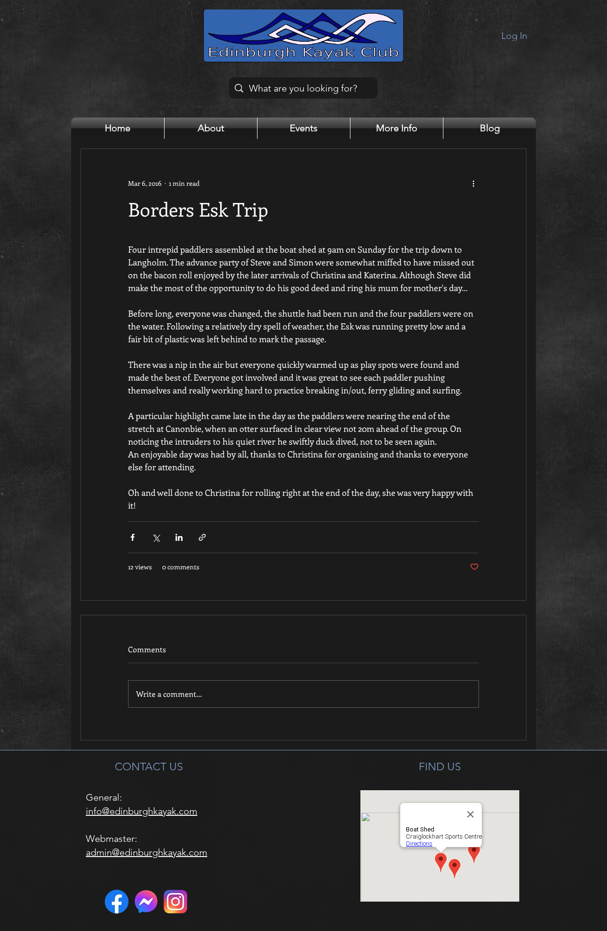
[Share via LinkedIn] (179, 537)
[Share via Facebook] (132, 537)
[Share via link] (202, 537)
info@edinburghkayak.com (141, 811)
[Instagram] (175, 901)
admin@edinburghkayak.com (146, 852)
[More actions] (473, 183)
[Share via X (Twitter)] (155, 537)
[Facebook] (117, 901)
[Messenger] (146, 901)
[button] (211, 128)
